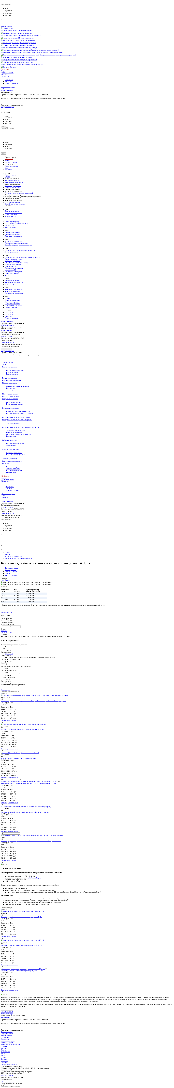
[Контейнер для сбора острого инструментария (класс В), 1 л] (22, 911)
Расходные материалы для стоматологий (45, 50)
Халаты (3, 1053)
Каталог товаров (6, 26)
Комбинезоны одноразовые (31, 35)
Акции (3, 71)
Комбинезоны (5, 1052)
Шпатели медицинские (13, 264)
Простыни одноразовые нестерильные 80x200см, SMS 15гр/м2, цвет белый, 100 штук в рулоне (33, 701)
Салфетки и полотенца (27, 45)
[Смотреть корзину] (1, 1072)
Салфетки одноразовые (13, 234)
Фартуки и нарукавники (28, 60)
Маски (3, 1055)
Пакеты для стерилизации (14, 268)
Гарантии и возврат (11, 83)
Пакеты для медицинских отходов (16, 243)
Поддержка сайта (7, 1033)
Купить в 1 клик (6, 632)
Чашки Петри (9, 284)
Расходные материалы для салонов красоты (48, 52)
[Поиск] (7, 127)
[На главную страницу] (7, 355)
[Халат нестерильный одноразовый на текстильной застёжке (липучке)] (26, 807)
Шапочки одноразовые (27, 40)
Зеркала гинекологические (14, 259)
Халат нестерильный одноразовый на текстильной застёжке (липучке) (25, 812)
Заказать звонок (6, 349)
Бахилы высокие (10, 216)
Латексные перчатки (12, 302)
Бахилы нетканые (11, 214)
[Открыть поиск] (1, 549)
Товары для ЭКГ (10, 270)
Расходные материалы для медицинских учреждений (58, 55)
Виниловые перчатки (12, 300)
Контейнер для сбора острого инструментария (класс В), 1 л (21, 917)
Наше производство (7, 87)
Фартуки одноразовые (12, 291)
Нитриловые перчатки (12, 304)
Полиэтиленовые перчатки (14, 305)
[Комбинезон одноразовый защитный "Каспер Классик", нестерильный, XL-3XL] (29, 781)
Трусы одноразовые (11, 252)
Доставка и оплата (7, 73)
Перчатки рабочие (11, 307)
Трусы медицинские (12, 273)
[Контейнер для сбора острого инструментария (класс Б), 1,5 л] (23, 969)
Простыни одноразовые (28, 43)
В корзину (4, 631)
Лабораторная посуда (25, 57)
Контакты (4, 74)
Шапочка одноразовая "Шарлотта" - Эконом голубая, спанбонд (22, 729)
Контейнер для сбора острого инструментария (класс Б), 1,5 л (22, 970)
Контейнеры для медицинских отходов (18, 245)
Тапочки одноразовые (26, 62)
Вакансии (8, 81)
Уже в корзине (13, 720)
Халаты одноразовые (25, 33)
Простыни (4, 1061)
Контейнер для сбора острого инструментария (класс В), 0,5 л (22, 945)
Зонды (7, 275)
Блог (2, 88)
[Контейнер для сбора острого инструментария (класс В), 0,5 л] (23, 940)
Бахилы (3, 1050)
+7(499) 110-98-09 (7, 90)
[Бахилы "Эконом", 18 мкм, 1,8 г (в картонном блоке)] (20, 753)
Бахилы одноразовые (25, 31)
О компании (5, 76)
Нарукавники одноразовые (14, 293)
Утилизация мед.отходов (28, 47)
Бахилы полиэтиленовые (13, 213)
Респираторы (9, 225)
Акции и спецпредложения (10, 1044)
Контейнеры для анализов (14, 282)
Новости (4, 1046)
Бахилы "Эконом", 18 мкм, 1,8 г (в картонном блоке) (19, 758)
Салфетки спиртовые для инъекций (17, 262)
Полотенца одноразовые (13, 236)
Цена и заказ (5, 580)
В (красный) (9, 654)
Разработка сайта (6, 1032)
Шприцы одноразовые (12, 261)
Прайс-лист (5, 69)
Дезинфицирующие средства (33, 64)
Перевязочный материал (13, 272)
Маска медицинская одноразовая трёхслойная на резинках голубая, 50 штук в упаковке (31, 841)
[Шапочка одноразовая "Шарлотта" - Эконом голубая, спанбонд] (23, 724)
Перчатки (13, 67)
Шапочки (4, 1059)
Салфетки (4, 1063)
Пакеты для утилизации (9, 1064)
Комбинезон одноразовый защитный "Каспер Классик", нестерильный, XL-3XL (28, 783)
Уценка (10, 28)
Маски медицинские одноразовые (16, 223)
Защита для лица (10, 227)
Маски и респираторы (26, 38)
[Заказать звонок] (1, 545)
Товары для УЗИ (10, 266)
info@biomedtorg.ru (7, 107)
